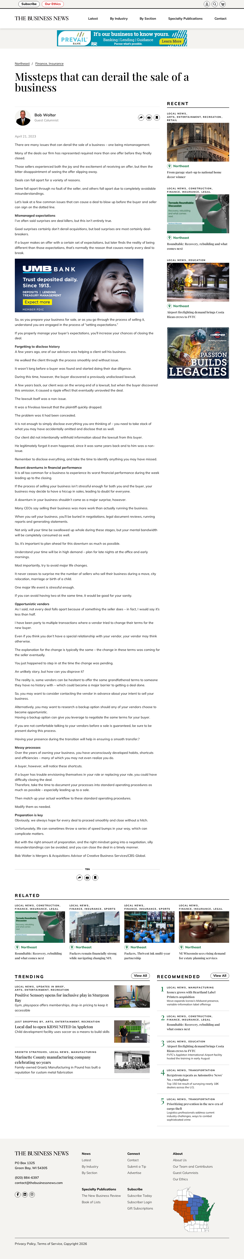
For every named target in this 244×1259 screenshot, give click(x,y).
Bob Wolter (45, 114)
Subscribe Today (139, 1196)
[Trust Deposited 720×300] (79, 311)
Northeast (22, 63)
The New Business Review (101, 1196)
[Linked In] (25, 1195)
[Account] (207, 4)
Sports (110, 909)
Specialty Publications (185, 18)
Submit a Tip (136, 1166)
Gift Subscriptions (140, 1208)
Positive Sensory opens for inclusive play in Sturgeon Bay (62, 997)
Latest (93, 18)
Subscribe (29, 4)
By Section (148, 18)
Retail (172, 120)
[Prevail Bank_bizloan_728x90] (122, 38)
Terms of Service (49, 1244)
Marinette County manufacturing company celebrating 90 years (53, 1059)
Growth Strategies (31, 1052)
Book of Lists (91, 1202)
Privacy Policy (25, 1244)
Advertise (134, 1173)
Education (197, 260)
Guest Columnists (185, 1173)
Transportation (201, 1070)
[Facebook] (18, 1195)
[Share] (141, 118)
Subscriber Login (139, 1202)
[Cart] (223, 4)
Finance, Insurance (49, 63)
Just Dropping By (29, 1021)
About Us (180, 1160)
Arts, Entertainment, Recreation (194, 117)
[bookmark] (157, 118)
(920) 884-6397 (27, 1178)
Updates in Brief (50, 986)
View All (139, 976)
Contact (220, 18)
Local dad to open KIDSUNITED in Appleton (54, 1026)
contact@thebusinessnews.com (39, 1183)
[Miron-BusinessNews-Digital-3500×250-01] (198, 378)
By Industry (119, 18)
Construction (200, 188)
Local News (176, 113)
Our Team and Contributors (193, 1166)
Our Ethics (53, 4)
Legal (206, 192)
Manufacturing (84, 1052)
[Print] (149, 118)
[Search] (215, 4)
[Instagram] (32, 1195)
